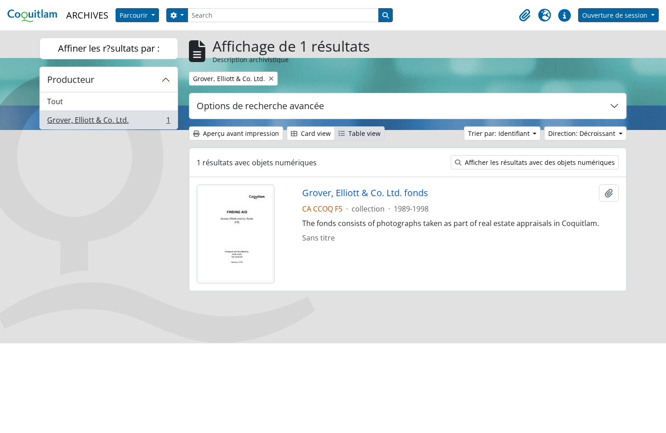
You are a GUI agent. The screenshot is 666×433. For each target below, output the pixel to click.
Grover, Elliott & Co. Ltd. (108, 122)
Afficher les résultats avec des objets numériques (539, 162)
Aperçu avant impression (240, 133)
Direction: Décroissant (582, 133)
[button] (525, 15)
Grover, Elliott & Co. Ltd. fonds (365, 193)
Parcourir (135, 15)
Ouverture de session (615, 15)
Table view (364, 133)
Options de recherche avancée (260, 106)
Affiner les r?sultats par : (108, 48)
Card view (315, 133)
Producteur (70, 79)
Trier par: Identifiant (499, 133)
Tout (55, 101)
